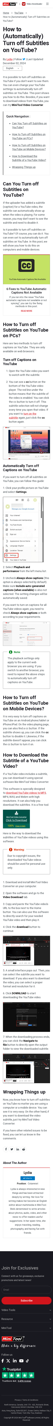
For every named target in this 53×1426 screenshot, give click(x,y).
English (9, 68)
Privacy (18, 1400)
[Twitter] (24, 59)
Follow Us (28, 1178)
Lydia (9, 59)
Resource (7, 1319)
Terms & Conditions (30, 1400)
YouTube (18, 13)
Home (6, 13)
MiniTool (6, 1328)
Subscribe (27, 1300)
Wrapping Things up (24, 167)
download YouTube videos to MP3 (26, 792)
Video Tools (8, 1310)
